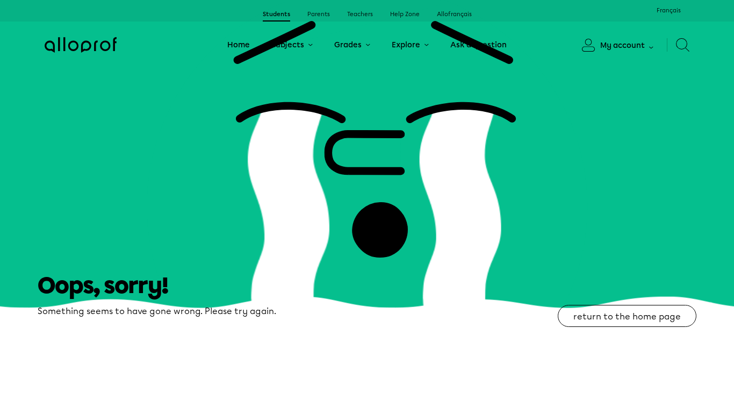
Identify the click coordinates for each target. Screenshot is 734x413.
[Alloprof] (81, 45)
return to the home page (627, 316)
